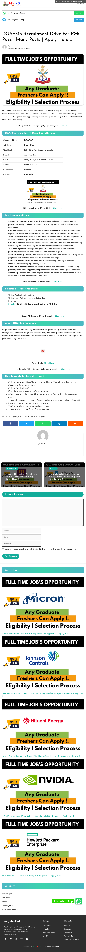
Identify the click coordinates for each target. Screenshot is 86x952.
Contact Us (68, 933)
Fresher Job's (11, 417)
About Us (67, 926)
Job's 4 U (14, 46)
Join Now (78, 13)
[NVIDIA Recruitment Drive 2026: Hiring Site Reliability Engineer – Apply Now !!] (43, 786)
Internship (46, 929)
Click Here (65, 126)
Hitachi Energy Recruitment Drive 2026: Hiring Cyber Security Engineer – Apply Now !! (41, 756)
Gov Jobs (22, 417)
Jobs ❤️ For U (38, 946)
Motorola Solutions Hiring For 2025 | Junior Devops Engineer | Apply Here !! (64, 477)
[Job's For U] (11, 3)
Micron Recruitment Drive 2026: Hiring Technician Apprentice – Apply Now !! (36, 634)
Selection (12, 304)
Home (30, 417)
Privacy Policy (69, 936)
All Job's (45, 936)
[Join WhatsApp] (78, 901)
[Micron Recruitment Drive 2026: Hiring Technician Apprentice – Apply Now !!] (43, 603)
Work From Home (10, 910)
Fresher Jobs (47, 926)
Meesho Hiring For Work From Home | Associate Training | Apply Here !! (21, 477)
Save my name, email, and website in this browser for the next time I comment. (40, 549)
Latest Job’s (39, 417)
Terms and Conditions (71, 940)
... (43, 449)
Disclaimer (67, 929)
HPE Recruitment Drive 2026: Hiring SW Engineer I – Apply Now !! (32, 876)
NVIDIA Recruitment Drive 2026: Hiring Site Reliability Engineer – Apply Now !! (38, 816)
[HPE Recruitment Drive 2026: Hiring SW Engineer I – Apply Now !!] (43, 845)
